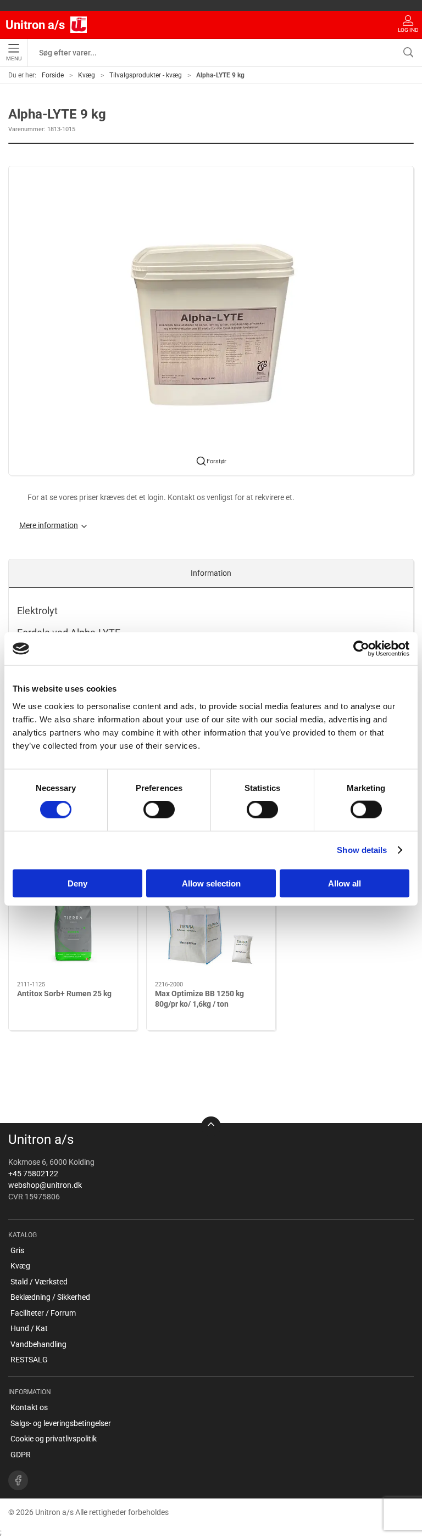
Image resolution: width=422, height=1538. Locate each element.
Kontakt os (29, 1407)
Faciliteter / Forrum (43, 1313)
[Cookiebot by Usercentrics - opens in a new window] (361, 649)
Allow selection (211, 883)
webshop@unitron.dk (45, 1185)
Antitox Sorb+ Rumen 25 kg (64, 993)
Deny (77, 883)
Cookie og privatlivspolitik (53, 1438)
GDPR (20, 1454)
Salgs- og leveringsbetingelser (60, 1423)
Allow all (344, 883)
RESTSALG (29, 1359)
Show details (362, 850)
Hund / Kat (29, 1328)
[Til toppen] (211, 1126)
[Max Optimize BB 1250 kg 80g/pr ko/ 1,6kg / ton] (210, 931)
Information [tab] (211, 573)
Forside (53, 75)
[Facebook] (18, 1480)
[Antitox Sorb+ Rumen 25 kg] (73, 931)
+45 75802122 (33, 1173)
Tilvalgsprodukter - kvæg (145, 75)
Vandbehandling (38, 1344)
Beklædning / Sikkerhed (50, 1297)
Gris (17, 1250)
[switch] (159, 809)
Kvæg (86, 75)
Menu (13, 58)
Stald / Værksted (39, 1281)
